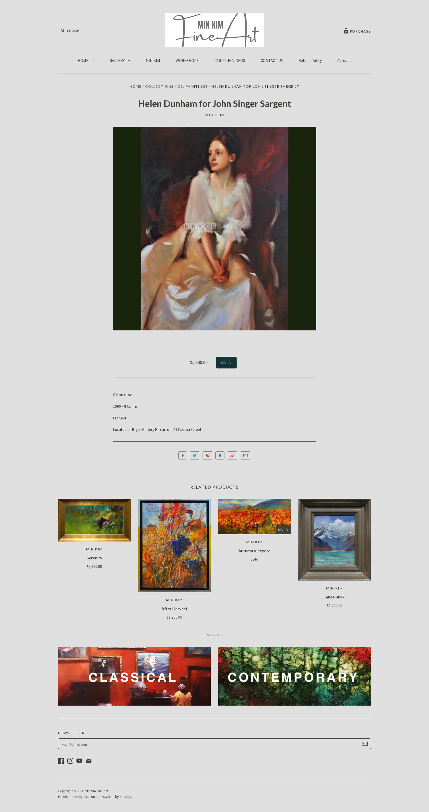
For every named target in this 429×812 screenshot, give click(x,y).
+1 (232, 455)
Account (344, 60)
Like (182, 455)
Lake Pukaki (334, 596)
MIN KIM (153, 60)
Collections (159, 86)
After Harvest (174, 608)
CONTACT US (272, 60)
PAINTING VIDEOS (229, 60)
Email (245, 455)
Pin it (208, 455)
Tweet (195, 455)
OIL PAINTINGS (193, 86)
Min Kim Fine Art (96, 791)
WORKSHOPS (187, 60)
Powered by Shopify (116, 796)
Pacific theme (68, 796)
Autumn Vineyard (254, 550)
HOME (83, 60)
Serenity (94, 557)
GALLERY (117, 60)
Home (136, 86)
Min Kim (214, 114)
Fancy (219, 455)
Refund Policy (310, 60)
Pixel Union (91, 796)
